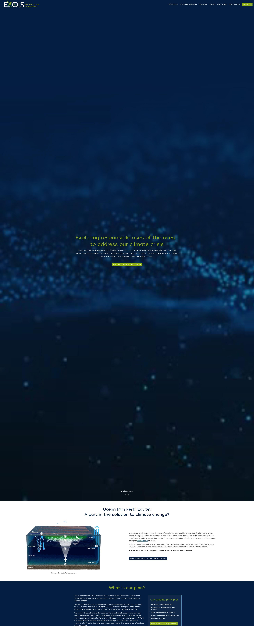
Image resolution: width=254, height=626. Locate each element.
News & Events (235, 4)
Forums (212, 4)
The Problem (173, 4)
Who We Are (222, 4)
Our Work (203, 4)
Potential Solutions (188, 4)
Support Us (247, 4)
